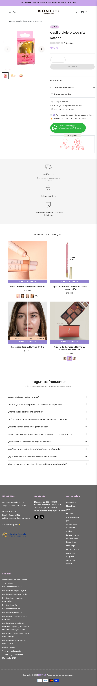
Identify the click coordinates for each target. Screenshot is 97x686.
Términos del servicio (11, 651)
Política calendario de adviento (16, 594)
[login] (77, 12)
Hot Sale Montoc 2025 (12, 586)
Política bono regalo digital (14, 590)
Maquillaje (70, 545)
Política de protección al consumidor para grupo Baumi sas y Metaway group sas (15, 626)
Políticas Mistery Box (11, 608)
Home (11, 21)
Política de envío (9, 605)
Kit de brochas (72, 549)
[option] (24, 47)
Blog (68, 509)
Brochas (69, 513)
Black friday (71, 506)
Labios (69, 531)
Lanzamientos (72, 535)
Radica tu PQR (8, 647)
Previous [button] (7, 49)
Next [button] (41, 49)
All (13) (37, 296)
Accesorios (71, 502)
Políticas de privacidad (12, 612)
